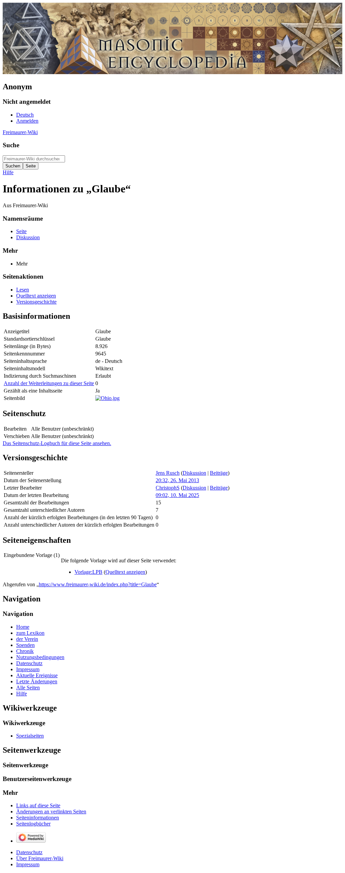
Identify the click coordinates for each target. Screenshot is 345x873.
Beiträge (219, 473)
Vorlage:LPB (88, 572)
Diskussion (194, 473)
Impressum (27, 864)
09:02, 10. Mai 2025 (177, 495)
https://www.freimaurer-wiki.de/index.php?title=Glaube (98, 584)
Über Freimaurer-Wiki (39, 858)
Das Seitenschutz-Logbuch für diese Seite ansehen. (57, 443)
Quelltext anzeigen (125, 572)
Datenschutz (29, 852)
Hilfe (8, 172)
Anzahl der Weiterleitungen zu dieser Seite (49, 383)
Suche (11, 145)
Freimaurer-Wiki (20, 132)
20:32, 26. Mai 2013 (177, 480)
